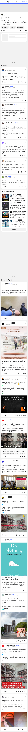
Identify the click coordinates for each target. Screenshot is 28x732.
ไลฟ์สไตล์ (12, 27)
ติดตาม (10, 13)
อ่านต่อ (9, 294)
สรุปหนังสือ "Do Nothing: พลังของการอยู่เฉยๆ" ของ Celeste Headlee (13, 578)
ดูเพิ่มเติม (12, 79)
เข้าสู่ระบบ (24, 1)
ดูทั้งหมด (14, 229)
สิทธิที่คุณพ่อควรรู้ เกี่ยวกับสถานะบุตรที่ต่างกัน (13, 362)
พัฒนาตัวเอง (20, 27)
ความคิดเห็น (5, 27)
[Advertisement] (14, 7)
